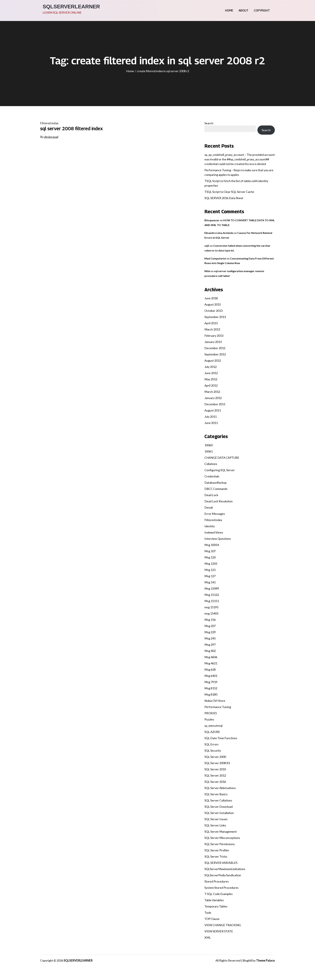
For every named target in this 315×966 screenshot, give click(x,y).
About (243, 10)
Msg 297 (210, 644)
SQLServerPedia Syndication (222, 875)
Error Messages (214, 513)
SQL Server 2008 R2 (217, 763)
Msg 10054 (211, 545)
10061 (208, 451)
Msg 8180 (210, 694)
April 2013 (211, 323)
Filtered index (49, 123)
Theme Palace (265, 960)
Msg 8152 (210, 688)
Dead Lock (211, 495)
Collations (210, 464)
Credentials (211, 476)
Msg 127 (210, 576)
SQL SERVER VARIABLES (220, 862)
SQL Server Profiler (216, 850)
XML (207, 937)
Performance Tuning (217, 707)
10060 (208, 445)
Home (229, 10)
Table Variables (214, 900)
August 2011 (212, 410)
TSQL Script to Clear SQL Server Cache (229, 192)
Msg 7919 (210, 682)
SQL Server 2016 (215, 781)
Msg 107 (210, 551)
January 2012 (213, 398)
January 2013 (213, 342)
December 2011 (214, 404)
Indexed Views (213, 532)
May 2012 (210, 379)
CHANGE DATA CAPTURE (221, 457)
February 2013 (213, 335)
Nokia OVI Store (214, 700)
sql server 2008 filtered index (71, 128)
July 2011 (210, 416)
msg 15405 (211, 613)
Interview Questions (217, 538)
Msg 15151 (211, 601)
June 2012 (211, 373)
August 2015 (212, 304)
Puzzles (209, 719)
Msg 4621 (210, 663)
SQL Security (212, 750)
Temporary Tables (215, 906)
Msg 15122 (211, 594)
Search (208, 123)
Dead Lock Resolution (218, 501)
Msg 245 (210, 638)
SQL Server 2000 (215, 757)
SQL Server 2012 (215, 775)
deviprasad (51, 137)
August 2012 (212, 360)
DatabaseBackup (215, 482)
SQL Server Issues (216, 819)
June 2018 (211, 298)
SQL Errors (211, 744)
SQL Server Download (218, 806)
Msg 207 (210, 626)
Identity (209, 526)
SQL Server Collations (218, 800)
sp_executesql (213, 725)
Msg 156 (210, 619)
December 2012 (214, 348)
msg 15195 (211, 607)
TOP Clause (212, 919)
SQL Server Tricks (215, 856)
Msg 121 (210, 570)
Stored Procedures (216, 881)
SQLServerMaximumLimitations (224, 869)
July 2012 (210, 367)
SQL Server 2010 (215, 769)
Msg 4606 (210, 657)
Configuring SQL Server (219, 470)
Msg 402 (210, 651)
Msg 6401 (210, 676)
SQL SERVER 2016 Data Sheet (223, 198)
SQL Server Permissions (219, 844)
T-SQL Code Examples (218, 894)
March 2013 (212, 329)
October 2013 (213, 310)
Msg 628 (210, 669)
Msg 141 (210, 582)
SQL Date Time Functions (220, 738)
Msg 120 (210, 557)
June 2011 (211, 423)
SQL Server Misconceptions (222, 838)
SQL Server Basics (216, 794)
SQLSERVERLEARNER (71, 7)
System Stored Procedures (221, 887)
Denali (208, 507)
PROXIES (210, 713)
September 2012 (215, 354)
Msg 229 (210, 632)
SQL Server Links (215, 825)
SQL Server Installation (219, 813)
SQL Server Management (220, 831)
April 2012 (211, 385)
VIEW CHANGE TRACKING (222, 925)
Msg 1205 (210, 563)
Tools (207, 912)
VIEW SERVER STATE (218, 931)
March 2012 (212, 391)
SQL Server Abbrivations (220, 788)
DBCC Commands (215, 489)
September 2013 (215, 317)
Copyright (262, 10)
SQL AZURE (212, 732)
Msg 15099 (211, 588)
